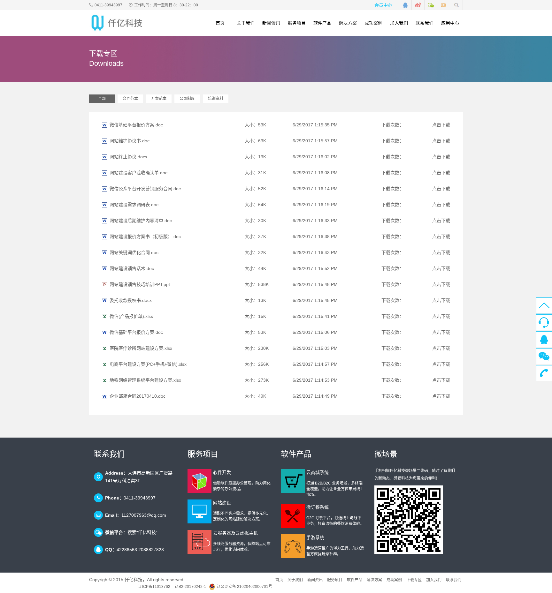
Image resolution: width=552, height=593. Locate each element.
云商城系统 (317, 472)
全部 (102, 98)
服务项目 (297, 23)
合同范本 (130, 98)
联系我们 (424, 23)
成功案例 (373, 23)
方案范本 (158, 98)
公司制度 (187, 98)
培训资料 (215, 98)
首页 (220, 23)
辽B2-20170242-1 (190, 586)
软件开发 (222, 472)
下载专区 (414, 580)
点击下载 (441, 124)
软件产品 (322, 23)
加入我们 (399, 23)
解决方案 (348, 23)
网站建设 (222, 502)
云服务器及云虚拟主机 (235, 533)
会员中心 (383, 5)
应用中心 (450, 23)
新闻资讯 (271, 23)
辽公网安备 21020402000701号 (244, 586)
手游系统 (315, 537)
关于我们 (246, 23)
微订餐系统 (317, 507)
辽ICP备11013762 (154, 586)
